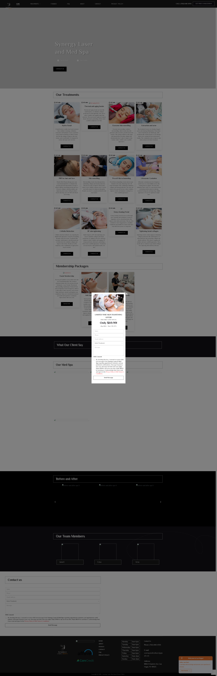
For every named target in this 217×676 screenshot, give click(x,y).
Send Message (108, 378)
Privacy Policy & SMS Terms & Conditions (110, 373)
